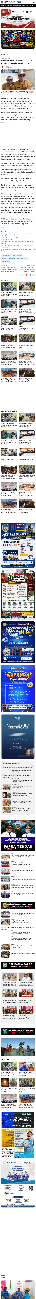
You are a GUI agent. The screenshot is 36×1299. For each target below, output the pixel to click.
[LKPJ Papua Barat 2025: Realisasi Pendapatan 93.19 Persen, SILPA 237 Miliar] (26, 1012)
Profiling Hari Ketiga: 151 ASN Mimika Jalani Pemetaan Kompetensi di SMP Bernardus (8, 345)
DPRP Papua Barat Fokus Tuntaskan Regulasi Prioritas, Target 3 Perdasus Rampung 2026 (9, 1002)
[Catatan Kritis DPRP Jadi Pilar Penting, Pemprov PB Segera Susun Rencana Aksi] (26, 995)
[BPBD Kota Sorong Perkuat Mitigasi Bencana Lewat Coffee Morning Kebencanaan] (9, 355)
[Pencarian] (34, 2)
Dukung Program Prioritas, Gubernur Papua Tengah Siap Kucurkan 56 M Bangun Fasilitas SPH (26, 363)
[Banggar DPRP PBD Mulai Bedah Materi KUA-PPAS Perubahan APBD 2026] (7, 802)
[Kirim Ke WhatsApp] (33, 275)
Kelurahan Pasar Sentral (22, 258)
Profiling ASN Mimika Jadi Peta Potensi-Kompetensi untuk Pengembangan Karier (14, 238)
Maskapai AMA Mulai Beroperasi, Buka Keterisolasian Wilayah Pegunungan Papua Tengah (23, 878)
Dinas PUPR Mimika (6, 255)
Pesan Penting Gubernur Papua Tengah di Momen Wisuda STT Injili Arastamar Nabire (22, 871)
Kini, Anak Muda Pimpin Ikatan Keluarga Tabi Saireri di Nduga (22, 771)
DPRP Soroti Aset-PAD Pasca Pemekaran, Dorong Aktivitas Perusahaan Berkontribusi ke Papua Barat (9, 986)
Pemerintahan (4, 58)
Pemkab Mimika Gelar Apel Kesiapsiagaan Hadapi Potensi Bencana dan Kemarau (22, 914)
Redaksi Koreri (7, 66)
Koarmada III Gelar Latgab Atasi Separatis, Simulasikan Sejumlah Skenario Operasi (16, 1060)
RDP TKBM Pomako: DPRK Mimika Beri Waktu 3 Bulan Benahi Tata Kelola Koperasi (16, 246)
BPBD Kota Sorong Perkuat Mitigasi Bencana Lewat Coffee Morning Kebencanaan (8, 363)
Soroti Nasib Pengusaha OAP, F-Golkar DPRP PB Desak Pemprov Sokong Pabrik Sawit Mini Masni (26, 986)
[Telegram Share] (30, 275)
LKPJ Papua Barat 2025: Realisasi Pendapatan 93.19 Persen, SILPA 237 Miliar (25, 1019)
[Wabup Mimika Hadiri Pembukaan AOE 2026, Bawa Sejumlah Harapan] (5, 957)
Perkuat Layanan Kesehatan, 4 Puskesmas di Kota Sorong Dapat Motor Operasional (17, 234)
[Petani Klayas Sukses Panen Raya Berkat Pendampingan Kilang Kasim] (27, 338)
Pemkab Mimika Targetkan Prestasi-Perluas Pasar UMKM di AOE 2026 (22, 948)
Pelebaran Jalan (6, 261)
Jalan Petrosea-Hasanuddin (8, 258)
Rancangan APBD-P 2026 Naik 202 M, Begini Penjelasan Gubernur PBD (22, 780)
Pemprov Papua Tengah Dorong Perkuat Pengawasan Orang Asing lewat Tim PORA (20, 863)
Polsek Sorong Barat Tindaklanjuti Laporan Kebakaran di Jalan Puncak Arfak (22, 794)
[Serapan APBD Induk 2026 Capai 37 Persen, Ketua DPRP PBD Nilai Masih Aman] (7, 810)
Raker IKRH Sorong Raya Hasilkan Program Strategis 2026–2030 (22, 786)
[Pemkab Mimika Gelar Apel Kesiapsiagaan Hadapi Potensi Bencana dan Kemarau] (5, 914)
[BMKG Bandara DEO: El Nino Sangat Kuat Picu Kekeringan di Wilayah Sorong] (27, 1068)
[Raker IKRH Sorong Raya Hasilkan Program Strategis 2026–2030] (7, 787)
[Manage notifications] (32, 1295)
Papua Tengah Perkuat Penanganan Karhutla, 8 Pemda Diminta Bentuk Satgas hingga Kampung (22, 886)
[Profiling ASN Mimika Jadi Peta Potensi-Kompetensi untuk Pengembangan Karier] (27, 286)
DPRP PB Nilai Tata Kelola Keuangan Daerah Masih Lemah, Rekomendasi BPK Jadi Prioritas (9, 1019)
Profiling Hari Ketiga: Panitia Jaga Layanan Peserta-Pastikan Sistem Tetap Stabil (17, 242)
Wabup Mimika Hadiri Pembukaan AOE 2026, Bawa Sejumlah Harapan (23, 956)
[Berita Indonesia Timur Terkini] (12, 2)
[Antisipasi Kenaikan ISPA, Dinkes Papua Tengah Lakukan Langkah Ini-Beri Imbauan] (5, 894)
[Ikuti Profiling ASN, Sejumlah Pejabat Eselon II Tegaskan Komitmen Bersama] (27, 372)
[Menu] (2, 2)
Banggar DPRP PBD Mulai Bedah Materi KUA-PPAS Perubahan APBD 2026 (22, 802)
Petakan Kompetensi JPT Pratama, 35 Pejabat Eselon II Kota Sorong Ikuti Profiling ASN (8, 380)
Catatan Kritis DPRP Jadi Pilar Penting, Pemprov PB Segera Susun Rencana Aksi (26, 1002)
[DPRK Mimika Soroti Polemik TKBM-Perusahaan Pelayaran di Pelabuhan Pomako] (27, 320)
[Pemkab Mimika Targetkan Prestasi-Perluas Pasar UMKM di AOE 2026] (5, 949)
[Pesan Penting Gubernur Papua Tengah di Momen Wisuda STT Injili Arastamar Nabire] (5, 871)
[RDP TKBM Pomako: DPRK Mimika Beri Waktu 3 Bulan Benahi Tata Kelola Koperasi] (27, 303)
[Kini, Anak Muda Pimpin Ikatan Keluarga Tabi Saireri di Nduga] (17, 767)
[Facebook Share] (20, 275)
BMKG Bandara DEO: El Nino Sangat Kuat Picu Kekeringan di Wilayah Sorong (26, 1076)
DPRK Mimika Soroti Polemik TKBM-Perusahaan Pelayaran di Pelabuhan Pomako (26, 328)
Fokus (9, 58)
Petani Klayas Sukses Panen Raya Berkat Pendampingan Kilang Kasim (27, 345)
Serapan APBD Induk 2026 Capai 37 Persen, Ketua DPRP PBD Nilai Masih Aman (22, 809)
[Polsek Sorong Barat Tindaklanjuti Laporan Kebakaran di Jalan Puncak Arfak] (7, 795)
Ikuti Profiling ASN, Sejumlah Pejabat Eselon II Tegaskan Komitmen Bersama (25, 380)
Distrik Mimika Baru (17, 255)
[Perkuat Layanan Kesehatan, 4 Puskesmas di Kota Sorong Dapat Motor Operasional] (9, 286)
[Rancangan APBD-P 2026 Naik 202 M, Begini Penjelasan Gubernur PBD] (18, 776)
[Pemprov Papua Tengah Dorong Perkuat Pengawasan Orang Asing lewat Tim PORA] (5, 864)
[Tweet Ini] (23, 275)
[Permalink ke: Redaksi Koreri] (2, 66)
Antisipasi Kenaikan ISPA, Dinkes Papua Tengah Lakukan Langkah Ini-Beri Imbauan (22, 894)
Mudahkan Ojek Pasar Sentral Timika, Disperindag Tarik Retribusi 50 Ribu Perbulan (18, 250)
